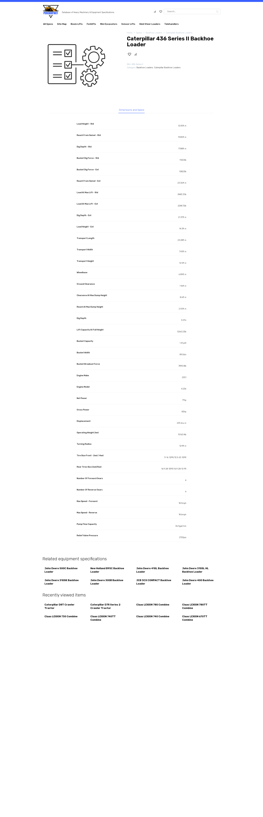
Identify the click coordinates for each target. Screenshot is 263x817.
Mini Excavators (108, 25)
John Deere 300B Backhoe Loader (106, 583)
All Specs (48, 25)
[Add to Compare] (135, 55)
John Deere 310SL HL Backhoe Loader (195, 571)
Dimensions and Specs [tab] (131, 111)
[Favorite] (161, 12)
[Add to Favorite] (129, 55)
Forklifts (91, 25)
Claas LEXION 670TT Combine (194, 619)
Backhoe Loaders (154, 34)
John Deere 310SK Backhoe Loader (62, 583)
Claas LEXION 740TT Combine (103, 619)
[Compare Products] (155, 12)
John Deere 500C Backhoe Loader (61, 571)
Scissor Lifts (128, 25)
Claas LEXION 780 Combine (152, 605)
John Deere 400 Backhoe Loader (198, 583)
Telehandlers (171, 25)
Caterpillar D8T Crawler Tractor (60, 607)
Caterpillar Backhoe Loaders (179, 34)
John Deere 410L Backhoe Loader (152, 571)
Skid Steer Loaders (149, 25)
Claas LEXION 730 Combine (61, 617)
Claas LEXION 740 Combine (152, 617)
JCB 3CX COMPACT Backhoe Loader (153, 583)
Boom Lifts (77, 25)
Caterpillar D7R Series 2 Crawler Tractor (105, 607)
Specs (139, 34)
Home (129, 34)
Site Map (62, 25)
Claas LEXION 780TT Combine (194, 607)
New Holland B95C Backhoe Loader (107, 571)
